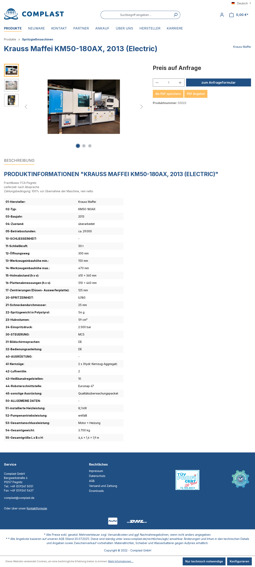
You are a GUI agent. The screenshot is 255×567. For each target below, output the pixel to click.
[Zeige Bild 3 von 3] (89, 145)
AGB (92, 481)
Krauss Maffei (242, 46)
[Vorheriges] (26, 106)
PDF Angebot (196, 93)
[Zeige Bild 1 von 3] (77, 145)
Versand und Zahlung (103, 486)
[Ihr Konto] (222, 15)
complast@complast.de (19, 497)
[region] (74, 106)
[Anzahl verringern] (157, 82)
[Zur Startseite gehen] (34, 14)
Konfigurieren (239, 561)
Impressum (96, 471)
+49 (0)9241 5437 (22, 490)
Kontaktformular (37, 508)
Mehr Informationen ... (120, 561)
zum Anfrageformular (218, 82)
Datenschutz (97, 476)
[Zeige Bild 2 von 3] (83, 145)
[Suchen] (175, 15)
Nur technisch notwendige (204, 561)
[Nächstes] (142, 106)
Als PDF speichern (168, 93)
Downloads (96, 490)
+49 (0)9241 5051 (21, 486)
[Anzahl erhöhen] (180, 82)
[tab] (19, 161)
